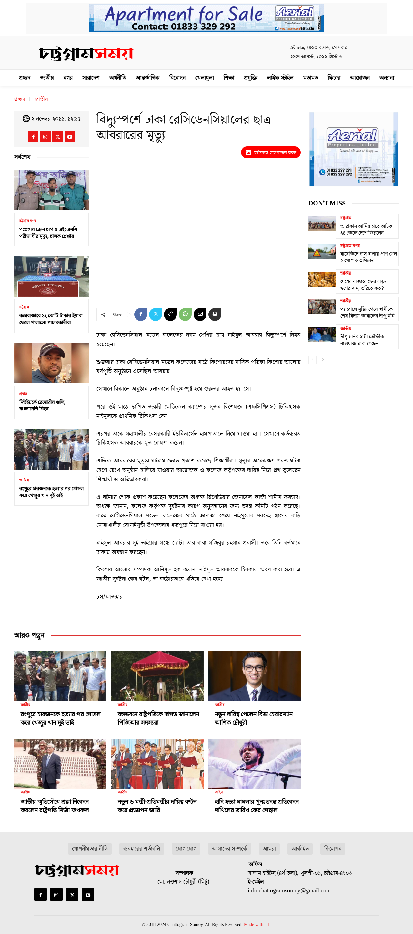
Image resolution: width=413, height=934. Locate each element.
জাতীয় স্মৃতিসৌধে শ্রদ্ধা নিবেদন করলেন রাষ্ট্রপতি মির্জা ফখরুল (55, 806)
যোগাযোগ (186, 849)
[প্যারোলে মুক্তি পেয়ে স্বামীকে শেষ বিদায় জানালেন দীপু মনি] (322, 306)
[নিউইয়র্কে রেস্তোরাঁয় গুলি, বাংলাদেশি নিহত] (51, 363)
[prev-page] (312, 360)
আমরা (269, 849)
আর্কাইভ (300, 849)
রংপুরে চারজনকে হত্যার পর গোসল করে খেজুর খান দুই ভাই (51, 492)
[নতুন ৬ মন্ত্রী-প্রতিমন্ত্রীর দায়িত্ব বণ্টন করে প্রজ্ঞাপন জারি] (157, 761)
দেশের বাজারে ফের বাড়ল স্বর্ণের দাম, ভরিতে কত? (364, 285)
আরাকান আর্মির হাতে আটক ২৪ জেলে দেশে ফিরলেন (366, 230)
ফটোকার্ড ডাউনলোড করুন (275, 152)
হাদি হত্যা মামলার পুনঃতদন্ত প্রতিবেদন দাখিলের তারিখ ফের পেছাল (257, 806)
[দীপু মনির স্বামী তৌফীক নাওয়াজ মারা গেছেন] (322, 334)
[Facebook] (33, 136)
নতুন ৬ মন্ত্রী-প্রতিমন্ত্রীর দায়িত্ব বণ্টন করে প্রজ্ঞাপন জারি (157, 806)
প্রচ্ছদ (19, 99)
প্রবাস (23, 394)
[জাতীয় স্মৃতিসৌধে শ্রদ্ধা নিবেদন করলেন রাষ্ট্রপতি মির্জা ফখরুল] (60, 761)
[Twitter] (57, 136)
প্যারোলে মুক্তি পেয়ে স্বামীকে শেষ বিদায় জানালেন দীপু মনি (367, 313)
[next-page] (323, 360)
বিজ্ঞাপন (332, 849)
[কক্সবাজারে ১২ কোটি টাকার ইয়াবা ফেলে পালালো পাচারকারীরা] (51, 276)
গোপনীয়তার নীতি (90, 849)
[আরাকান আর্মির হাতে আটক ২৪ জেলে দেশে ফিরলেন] (322, 223)
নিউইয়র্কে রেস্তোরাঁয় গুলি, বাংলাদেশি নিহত (42, 406)
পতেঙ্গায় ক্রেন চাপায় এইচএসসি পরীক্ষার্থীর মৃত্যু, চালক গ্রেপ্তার (48, 233)
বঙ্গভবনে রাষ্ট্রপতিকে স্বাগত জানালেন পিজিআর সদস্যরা (158, 718)
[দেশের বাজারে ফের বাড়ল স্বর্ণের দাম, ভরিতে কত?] (322, 279)
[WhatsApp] (185, 314)
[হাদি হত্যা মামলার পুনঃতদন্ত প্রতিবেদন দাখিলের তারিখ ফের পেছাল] (254, 761)
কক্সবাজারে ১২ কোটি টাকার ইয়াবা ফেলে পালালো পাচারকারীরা (51, 319)
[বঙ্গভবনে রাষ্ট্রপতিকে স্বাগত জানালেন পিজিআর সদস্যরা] (157, 674)
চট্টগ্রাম (24, 307)
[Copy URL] (170, 314)
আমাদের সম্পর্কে (229, 849)
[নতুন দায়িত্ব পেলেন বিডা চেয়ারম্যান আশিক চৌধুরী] (254, 674)
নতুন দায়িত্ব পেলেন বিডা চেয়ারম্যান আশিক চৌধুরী (254, 718)
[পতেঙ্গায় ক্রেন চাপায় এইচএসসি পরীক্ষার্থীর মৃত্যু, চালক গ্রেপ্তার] (51, 190)
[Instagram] (45, 136)
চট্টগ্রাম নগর (27, 221)
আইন (219, 792)
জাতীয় (41, 99)
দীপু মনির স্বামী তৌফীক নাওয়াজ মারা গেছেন (362, 340)
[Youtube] (70, 136)
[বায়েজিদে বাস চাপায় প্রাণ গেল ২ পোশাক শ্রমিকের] (322, 251)
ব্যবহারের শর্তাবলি (141, 849)
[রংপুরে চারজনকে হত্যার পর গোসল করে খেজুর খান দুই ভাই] (51, 449)
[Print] (214, 314)
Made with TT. (257, 924)
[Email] (200, 314)
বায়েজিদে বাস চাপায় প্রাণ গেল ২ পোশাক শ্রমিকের (368, 257)
